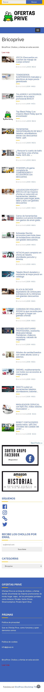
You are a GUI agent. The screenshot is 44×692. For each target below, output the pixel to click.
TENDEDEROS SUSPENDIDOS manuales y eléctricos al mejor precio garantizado (28, 78)
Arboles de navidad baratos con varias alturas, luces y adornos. (28, 354)
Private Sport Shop (24, 602)
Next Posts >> (36, 443)
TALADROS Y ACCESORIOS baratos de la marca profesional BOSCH (28, 96)
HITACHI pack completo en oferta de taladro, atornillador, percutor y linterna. (28, 255)
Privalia (18, 599)
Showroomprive (8, 602)
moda (4, 596)
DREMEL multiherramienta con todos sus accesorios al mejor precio (28, 372)
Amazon (10, 599)
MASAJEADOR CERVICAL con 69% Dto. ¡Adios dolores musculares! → (29, 406)
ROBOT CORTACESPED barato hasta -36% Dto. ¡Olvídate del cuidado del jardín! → (27, 425)
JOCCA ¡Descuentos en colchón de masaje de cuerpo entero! (26, 59)
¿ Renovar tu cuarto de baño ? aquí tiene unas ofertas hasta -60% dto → (29, 153)
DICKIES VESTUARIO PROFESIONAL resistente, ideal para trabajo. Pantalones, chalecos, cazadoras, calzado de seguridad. (28, 334)
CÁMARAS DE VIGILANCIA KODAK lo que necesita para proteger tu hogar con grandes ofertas (29, 312)
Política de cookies (9, 642)
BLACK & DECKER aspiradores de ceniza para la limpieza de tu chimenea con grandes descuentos (28, 292)
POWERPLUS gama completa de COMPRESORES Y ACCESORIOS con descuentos (25, 172)
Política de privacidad (11, 622)
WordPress (19, 687)
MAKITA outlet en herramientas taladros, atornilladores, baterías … (27, 389)
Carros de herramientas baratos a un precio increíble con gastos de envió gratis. (29, 218)
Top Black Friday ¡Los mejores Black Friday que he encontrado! (29, 113)
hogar (9, 596)
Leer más (31, 67)
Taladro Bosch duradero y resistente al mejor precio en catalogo (29, 274)
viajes (15, 596)
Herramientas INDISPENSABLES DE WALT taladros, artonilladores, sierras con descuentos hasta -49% (29, 133)
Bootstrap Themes (33, 687)
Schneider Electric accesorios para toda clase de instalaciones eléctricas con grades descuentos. (28, 236)
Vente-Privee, (27, 599)
